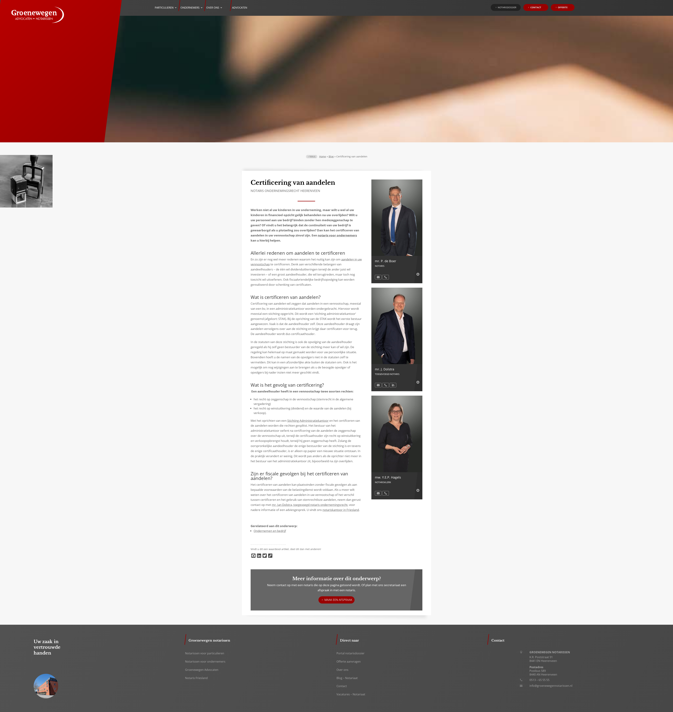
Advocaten (239, 7)
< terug (311, 156)
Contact (535, 7)
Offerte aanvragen (348, 661)
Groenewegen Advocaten (201, 670)
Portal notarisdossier (350, 653)
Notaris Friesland (196, 678)
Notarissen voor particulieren (204, 653)
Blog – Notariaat (347, 678)
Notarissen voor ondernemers (205, 661)
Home (322, 156)
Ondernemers (190, 7)
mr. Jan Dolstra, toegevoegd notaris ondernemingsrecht (310, 505)
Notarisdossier (507, 7)
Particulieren (164, 7)
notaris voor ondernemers (337, 235)
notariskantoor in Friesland (340, 510)
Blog (331, 156)
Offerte (562, 7)
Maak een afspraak (338, 600)
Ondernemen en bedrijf (270, 531)
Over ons (342, 670)
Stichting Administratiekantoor (308, 421)
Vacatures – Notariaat (350, 694)
